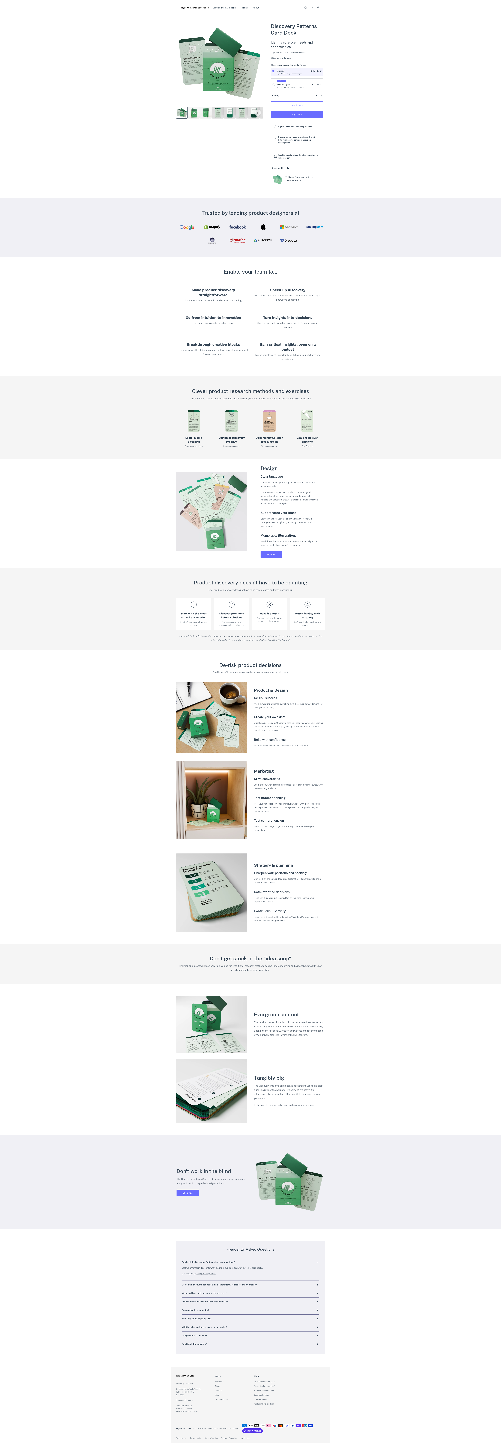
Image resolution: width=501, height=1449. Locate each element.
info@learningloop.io (206, 1273)
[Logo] (195, 8)
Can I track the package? (194, 1344)
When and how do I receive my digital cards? (204, 1293)
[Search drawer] (305, 8)
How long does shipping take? (197, 1318)
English (179, 1429)
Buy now (271, 554)
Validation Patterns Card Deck (299, 177)
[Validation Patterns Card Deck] (277, 179)
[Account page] (312, 8)
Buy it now (297, 114)
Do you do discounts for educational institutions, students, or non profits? (219, 1285)
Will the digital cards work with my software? (205, 1301)
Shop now (188, 1193)
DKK (190, 1429)
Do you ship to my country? (195, 1310)
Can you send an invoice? (194, 1335)
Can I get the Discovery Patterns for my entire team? (208, 1262)
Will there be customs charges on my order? (204, 1327)
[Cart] (318, 8)
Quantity (275, 96)
